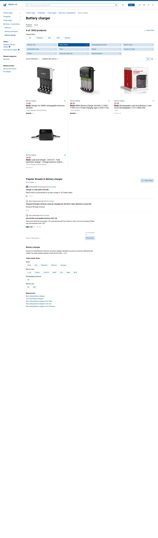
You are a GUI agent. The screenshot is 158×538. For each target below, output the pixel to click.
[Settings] (122, 4)
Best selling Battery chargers (35, 296)
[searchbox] (104, 53)
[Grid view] (148, 58)
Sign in (131, 5)
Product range (7, 13)
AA (30, 38)
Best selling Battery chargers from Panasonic (40, 306)
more (65, 253)
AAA (49, 38)
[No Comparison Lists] (144, 4)
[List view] (152, 58)
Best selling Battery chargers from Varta (39, 301)
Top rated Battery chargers (35, 299)
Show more (90, 238)
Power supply (7, 20)
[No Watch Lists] (148, 4)
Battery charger (10, 35)
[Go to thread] (90, 191)
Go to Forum (30, 182)
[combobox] (35, 59)
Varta (58, 38)
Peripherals (7, 16)
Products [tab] (29, 25)
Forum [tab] (36, 25)
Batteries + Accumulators (11, 24)
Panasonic (39, 38)
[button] (65, 101)
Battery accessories (11, 31)
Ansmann (67, 38)
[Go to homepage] (10, 5)
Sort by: (28, 59)
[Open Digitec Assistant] (139, 4)
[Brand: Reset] (88, 44)
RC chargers (7, 71)
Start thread (149, 180)
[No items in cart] (152, 4)
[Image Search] (116, 5)
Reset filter (150, 30)
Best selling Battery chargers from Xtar (38, 304)
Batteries (8, 28)
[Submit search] (28, 5)
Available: (45, 59)
